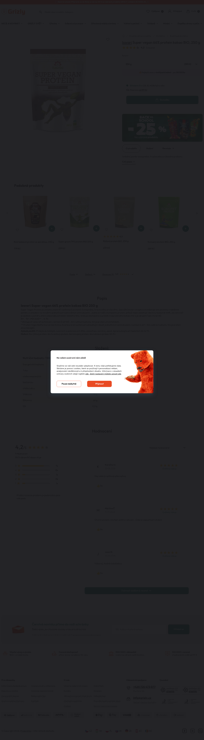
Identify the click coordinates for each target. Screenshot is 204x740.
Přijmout (99, 384)
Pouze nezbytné (69, 384)
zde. (87, 374)
